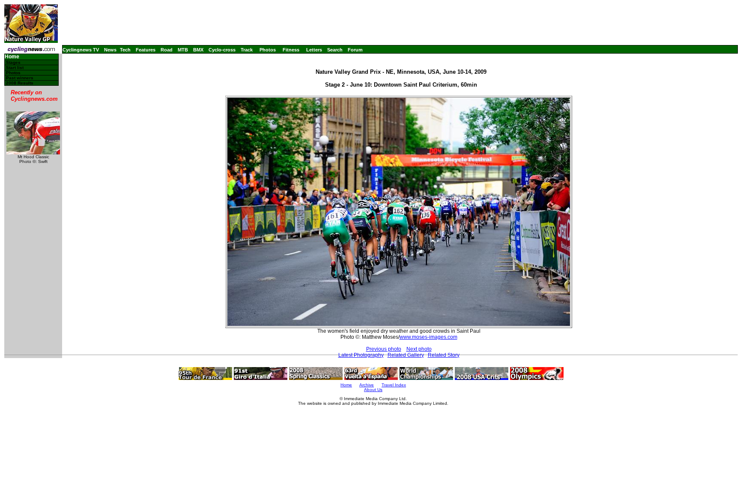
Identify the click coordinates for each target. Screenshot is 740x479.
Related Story (444, 355)
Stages (13, 62)
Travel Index (394, 385)
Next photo (419, 349)
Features (145, 49)
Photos (268, 49)
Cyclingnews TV (81, 49)
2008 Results (19, 83)
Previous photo (383, 349)
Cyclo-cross (222, 49)
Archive (366, 385)
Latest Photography (361, 355)
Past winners (19, 77)
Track (247, 49)
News (110, 49)
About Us (373, 389)
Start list (15, 67)
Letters (314, 49)
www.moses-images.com (428, 337)
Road (167, 49)
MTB (183, 49)
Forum (355, 49)
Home (12, 57)
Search (335, 49)
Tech (125, 49)
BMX (198, 49)
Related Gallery (406, 355)
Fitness (291, 49)
